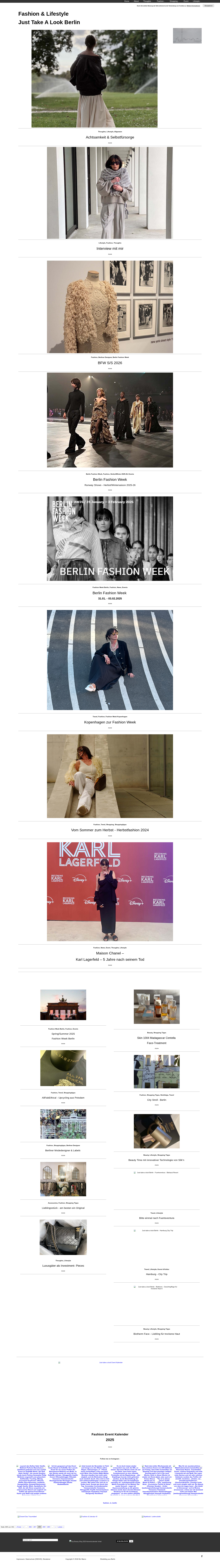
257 (34, 1527)
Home (126, 1)
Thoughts (147, 1)
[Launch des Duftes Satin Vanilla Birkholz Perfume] (31, 1480)
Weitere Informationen (193, 6)
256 (30, 1527)
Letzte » (61, 1527)
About (136, 1)
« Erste (18, 1527)
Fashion (160, 1)
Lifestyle (196, 1)
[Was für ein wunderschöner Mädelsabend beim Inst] (188, 1480)
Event (186, 1)
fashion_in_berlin (110, 1503)
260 (48, 1527)
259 (44, 1527)
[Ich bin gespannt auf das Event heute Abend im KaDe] (63, 1480)
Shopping (174, 1)
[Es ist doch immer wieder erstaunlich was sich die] (126, 1480)
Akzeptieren (208, 6)
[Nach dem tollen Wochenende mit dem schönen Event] (157, 1480)
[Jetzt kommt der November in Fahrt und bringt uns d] (94, 1480)
